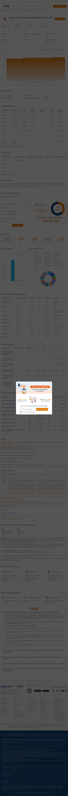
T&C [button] (33, 411)
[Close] (50, 382)
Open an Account (42, 409)
